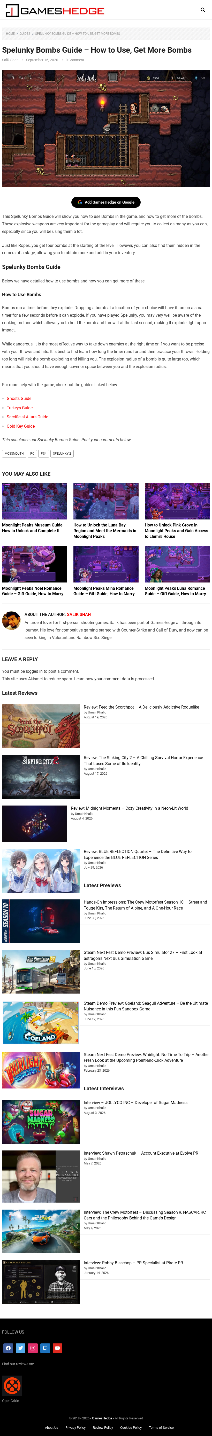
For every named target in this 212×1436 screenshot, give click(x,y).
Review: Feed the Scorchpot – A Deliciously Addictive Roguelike (141, 707)
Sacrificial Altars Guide (27, 416)
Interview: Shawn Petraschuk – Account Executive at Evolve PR (141, 1153)
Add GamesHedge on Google (109, 202)
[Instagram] (33, 1348)
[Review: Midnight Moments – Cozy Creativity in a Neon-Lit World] (34, 825)
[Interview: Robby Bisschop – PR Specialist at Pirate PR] (41, 1283)
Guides (25, 34)
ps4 (44, 453)
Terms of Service (161, 1428)
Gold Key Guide (21, 426)
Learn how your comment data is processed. (114, 678)
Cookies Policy (131, 1428)
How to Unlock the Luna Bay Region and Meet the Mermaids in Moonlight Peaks (104, 531)
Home (10, 34)
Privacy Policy (75, 1428)
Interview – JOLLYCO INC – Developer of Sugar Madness (135, 1102)
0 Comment (75, 60)
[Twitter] (20, 1348)
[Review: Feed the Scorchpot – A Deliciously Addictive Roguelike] (41, 727)
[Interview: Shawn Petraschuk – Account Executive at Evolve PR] (41, 1177)
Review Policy (103, 1428)
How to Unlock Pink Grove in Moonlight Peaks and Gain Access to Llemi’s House (176, 531)
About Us (51, 1428)
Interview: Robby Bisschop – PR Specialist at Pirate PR (133, 1262)
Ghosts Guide (19, 398)
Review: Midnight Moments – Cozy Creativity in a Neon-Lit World (129, 808)
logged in (34, 671)
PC (32, 453)
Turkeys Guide (20, 407)
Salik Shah (10, 60)
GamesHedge (102, 1418)
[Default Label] (45, 1348)
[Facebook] (8, 1348)
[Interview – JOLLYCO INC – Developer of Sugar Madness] (41, 1122)
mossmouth (14, 453)
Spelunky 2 (62, 453)
